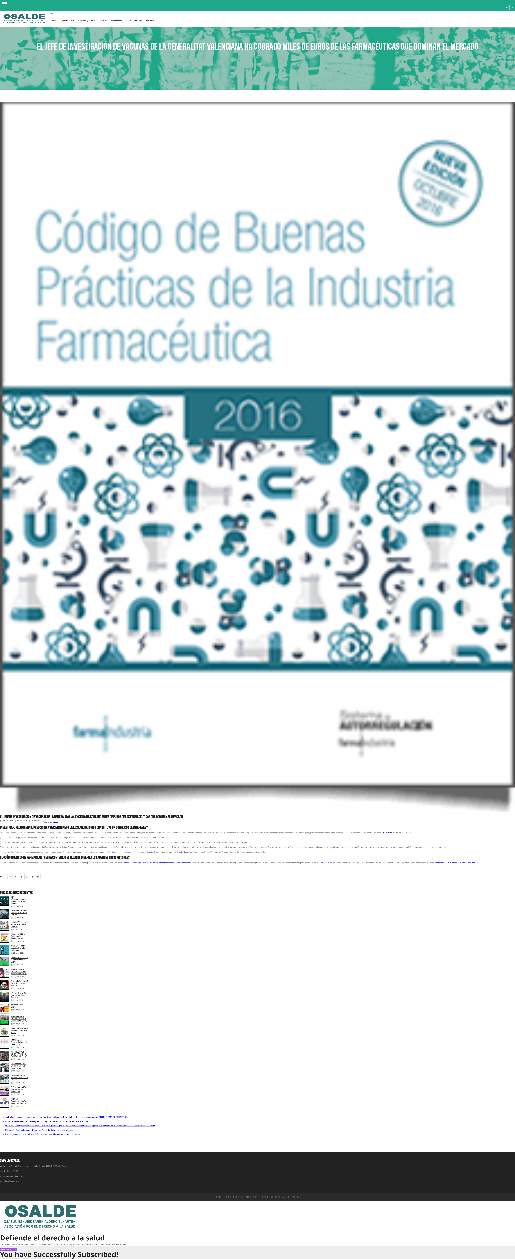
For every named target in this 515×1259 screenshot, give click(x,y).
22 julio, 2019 (22, 821)
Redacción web (7, 821)
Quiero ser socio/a (8, 1249)
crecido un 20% (323, 863)
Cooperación (116, 20)
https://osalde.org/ (11, 1181)
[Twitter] (507, 7)
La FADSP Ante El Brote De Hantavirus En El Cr (19, 1077)
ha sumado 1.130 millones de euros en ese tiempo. (456, 863)
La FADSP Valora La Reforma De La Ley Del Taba (19, 912)
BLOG (93, 20)
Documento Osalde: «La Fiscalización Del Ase (19, 960)
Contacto (150, 20)
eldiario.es (54, 822)
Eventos (103, 20)
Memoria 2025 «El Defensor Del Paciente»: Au (18, 936)
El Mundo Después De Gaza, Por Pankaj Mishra (20, 983)
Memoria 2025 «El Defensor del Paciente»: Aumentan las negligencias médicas (39, 1130)
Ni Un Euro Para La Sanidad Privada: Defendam (18, 948)
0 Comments (36, 821)
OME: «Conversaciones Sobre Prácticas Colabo (18, 900)
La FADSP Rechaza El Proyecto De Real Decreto (20, 924)
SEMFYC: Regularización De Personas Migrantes (20, 1101)
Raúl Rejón (387, 833)
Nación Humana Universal (18, 1006)
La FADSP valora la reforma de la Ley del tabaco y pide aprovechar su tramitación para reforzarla (46, 1121)
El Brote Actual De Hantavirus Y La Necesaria (18, 1089)
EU (4, 3)
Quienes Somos (68, 20)
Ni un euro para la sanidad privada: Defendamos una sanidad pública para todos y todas (42, 1134)
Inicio (54, 20)
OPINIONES (82, 20)
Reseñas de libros (134, 20)
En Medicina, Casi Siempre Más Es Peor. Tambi (18, 1066)
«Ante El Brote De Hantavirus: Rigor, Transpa (18, 995)
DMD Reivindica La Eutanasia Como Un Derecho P (19, 1042)
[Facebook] (512, 7)
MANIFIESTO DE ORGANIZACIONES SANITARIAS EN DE (19, 971)
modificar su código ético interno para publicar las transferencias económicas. (158, 863)
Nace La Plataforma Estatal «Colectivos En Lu (19, 1030)
